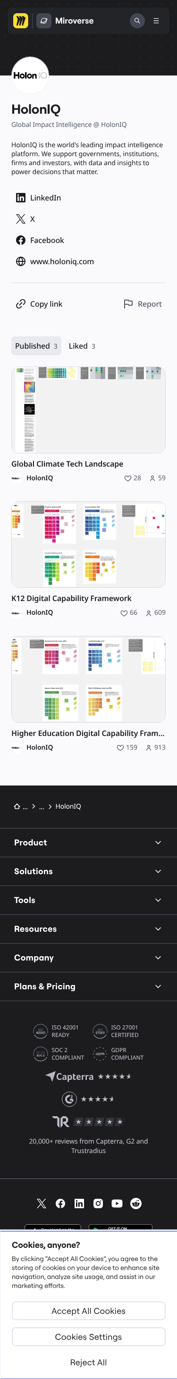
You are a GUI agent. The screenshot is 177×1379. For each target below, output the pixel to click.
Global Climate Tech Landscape (67, 464)
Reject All (88, 1362)
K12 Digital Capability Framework (71, 598)
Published (36, 346)
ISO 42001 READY (65, 1031)
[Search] (137, 20)
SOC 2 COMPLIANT (68, 1053)
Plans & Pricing (45, 986)
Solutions (33, 871)
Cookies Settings (88, 1336)
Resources (35, 928)
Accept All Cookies (88, 1310)
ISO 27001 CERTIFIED (125, 1031)
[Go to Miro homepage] (20, 20)
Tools (24, 899)
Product (30, 842)
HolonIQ (39, 478)
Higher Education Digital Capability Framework (88, 733)
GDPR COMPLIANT (127, 1053)
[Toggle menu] (156, 20)
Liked (82, 346)
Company (34, 957)
